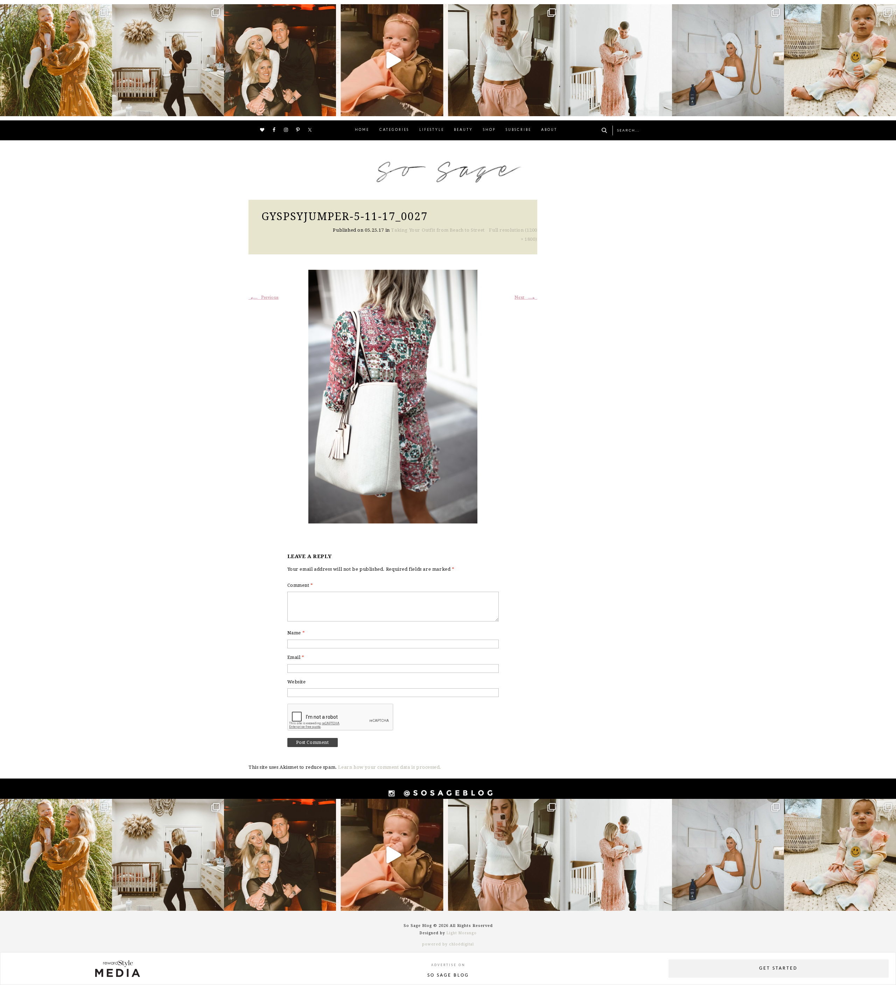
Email (295, 657)
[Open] (56, 60)
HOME (362, 130)
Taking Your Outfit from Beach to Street (437, 230)
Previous (263, 297)
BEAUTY (463, 130)
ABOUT (549, 130)
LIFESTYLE (431, 130)
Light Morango (462, 933)
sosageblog (54, 10)
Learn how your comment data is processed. (389, 767)
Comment (300, 585)
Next (525, 297)
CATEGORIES (394, 130)
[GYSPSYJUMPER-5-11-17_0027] (392, 395)
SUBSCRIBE (518, 130)
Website (296, 681)
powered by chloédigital (448, 944)
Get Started (778, 968)
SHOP (489, 130)
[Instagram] (105, 107)
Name (296, 632)
